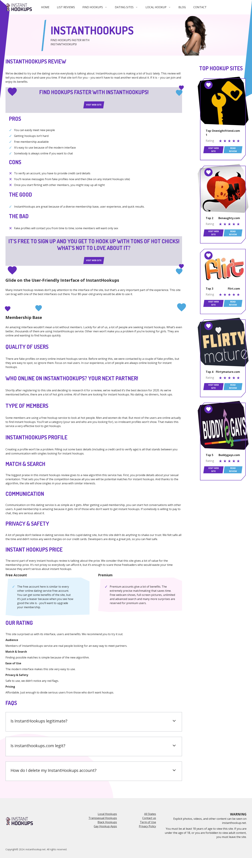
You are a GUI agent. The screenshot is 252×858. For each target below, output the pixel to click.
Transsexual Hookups (102, 818)
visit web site (93, 104)
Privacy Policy (147, 826)
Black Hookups (107, 822)
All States (150, 814)
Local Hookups (107, 814)
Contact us (149, 818)
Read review (233, 150)
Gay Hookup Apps (105, 826)
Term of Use (148, 822)
